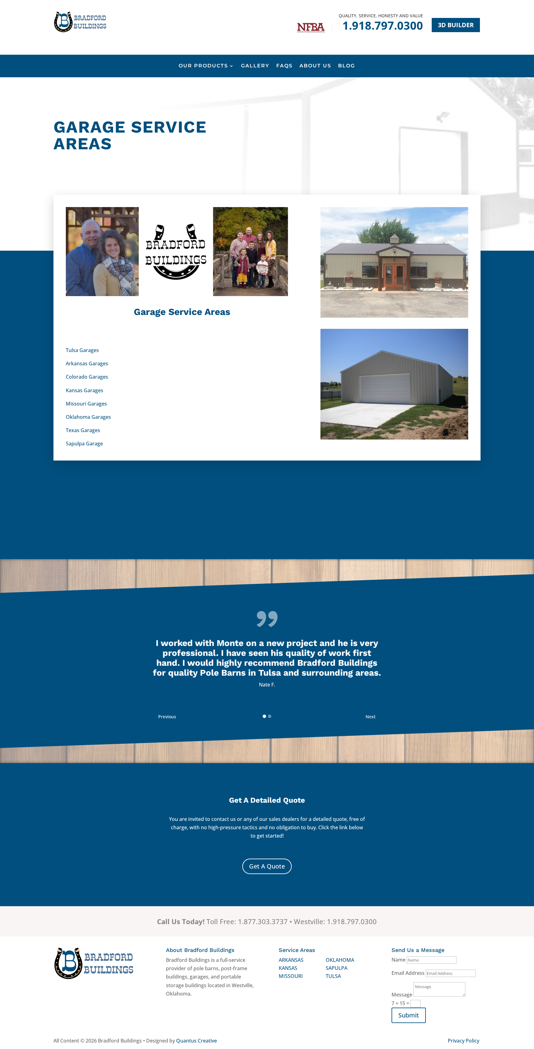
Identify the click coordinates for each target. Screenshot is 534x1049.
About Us (315, 66)
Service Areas (297, 950)
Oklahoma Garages (88, 417)
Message (402, 994)
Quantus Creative (196, 1040)
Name (398, 959)
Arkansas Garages (87, 363)
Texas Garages (83, 430)
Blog (346, 66)
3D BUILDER (456, 25)
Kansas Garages (84, 390)
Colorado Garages (87, 376)
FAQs (284, 66)
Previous (167, 717)
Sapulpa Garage (84, 443)
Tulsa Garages (82, 350)
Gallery (255, 66)
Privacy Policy (463, 1040)
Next (370, 717)
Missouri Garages (86, 403)
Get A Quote (267, 866)
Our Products (203, 66)
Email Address (408, 973)
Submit (408, 1015)
